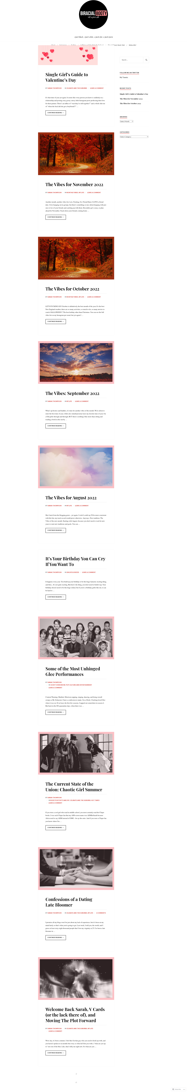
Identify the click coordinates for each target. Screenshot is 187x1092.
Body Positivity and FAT (59, 800)
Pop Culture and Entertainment (79, 685)
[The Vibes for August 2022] (76, 487)
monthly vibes (72, 192)
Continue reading (53, 113)
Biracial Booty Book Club (116, 45)
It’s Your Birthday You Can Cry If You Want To (75, 561)
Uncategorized (73, 572)
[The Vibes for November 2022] (76, 174)
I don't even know (57, 685)
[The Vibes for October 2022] (76, 279)
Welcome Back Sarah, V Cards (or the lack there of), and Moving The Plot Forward (75, 1014)
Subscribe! (132, 45)
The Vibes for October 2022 (72, 289)
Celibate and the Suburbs (77, 88)
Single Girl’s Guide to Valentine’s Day (66, 77)
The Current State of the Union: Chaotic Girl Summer (73, 786)
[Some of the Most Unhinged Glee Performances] (76, 658)
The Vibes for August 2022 (71, 497)
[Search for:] (134, 60)
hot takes (95, 800)
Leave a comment (97, 88)
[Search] (146, 60)
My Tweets (124, 77)
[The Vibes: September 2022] (76, 383)
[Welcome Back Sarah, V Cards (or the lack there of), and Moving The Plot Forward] (76, 999)
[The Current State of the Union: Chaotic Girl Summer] (76, 774)
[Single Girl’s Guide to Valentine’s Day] (68, 64)
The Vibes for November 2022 (74, 184)
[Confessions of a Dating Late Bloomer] (76, 889)
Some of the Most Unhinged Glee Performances (72, 671)
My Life (81, 192)
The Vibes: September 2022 (72, 393)
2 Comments (101, 913)
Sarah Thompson (55, 88)
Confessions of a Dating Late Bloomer (68, 902)
